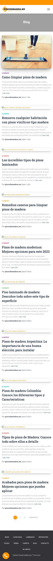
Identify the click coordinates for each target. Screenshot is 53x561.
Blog (35, 543)
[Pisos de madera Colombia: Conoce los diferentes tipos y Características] (26, 380)
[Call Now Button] (5, 555)
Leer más (6, 93)
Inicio (7, 537)
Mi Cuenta (26, 549)
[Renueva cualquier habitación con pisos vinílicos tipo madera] (26, 107)
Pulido (6, 543)
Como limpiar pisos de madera (24, 77)
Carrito (26, 543)
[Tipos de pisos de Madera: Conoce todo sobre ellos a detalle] (26, 426)
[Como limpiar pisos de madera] (26, 51)
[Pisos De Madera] (14, 9)
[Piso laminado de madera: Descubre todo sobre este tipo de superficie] (26, 281)
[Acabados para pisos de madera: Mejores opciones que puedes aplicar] (26, 471)
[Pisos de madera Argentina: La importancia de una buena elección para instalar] (26, 331)
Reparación (43, 537)
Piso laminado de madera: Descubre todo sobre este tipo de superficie (25, 296)
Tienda (16, 543)
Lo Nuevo (5, 73)
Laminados (30, 537)
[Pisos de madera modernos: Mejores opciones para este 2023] (26, 236)
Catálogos (17, 537)
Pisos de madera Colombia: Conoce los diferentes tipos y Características (23, 395)
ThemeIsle (36, 555)
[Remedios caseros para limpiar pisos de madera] (26, 194)
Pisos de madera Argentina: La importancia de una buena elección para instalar (24, 345)
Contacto (45, 543)
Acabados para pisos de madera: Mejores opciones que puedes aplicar (25, 486)
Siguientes (33, 517)
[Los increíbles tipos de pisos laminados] (26, 149)
